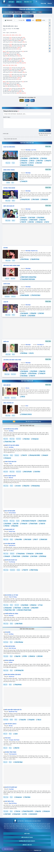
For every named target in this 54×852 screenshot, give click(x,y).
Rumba (17, 520)
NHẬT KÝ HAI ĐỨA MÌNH (12, 445)
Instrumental (33, 814)
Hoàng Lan (39, 222)
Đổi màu (49, 42)
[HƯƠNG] (10, 254)
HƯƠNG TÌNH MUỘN (9, 188)
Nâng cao (38, 20)
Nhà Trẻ (17, 748)
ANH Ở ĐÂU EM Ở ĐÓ (10, 461)
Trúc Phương (12, 562)
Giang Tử (48, 160)
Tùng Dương (18, 684)
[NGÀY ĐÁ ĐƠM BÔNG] (10, 155)
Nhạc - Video (17, 16)
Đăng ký (50, 3)
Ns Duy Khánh (12, 512)
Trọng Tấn (23, 719)
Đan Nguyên (24, 313)
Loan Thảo (33, 149)
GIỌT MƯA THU (9, 801)
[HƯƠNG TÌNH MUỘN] (10, 194)
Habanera (13, 296)
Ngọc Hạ (18, 656)
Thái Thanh (18, 607)
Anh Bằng (11, 430)
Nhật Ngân (11, 12)
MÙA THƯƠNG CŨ (8, 403)
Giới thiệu (27, 833)
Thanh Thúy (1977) (28, 811)
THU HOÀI (8, 738)
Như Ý (36, 539)
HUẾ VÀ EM (6, 283)
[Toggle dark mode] (9, 5)
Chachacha (12, 569)
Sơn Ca (32, 162)
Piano (32, 100)
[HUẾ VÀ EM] (10, 290)
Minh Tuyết (24, 277)
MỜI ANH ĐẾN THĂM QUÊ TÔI (13, 709)
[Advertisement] (27, 235)
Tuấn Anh (26, 607)
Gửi (45, 130)
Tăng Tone (49, 22)
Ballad (11, 719)
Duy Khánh (24, 158)
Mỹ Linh (40, 656)
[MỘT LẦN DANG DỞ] (10, 213)
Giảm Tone (49, 28)
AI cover (18, 485)
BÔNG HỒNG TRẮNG (9, 170)
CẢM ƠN (5, 302)
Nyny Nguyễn (25, 295)
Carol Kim (37, 471)
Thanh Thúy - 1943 (10, 441)
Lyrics (33, 20)
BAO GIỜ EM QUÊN (10, 510)
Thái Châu (27, 797)
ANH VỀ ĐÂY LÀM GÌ (10, 723)
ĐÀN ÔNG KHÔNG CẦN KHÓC (13, 674)
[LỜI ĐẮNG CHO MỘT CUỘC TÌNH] (10, 367)
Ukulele (27, 100)
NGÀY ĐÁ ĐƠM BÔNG (9, 147)
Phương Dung (36, 485)
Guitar (21, 100)
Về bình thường (49, 25)
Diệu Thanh (19, 623)
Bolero (13, 200)
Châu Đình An (12, 545)
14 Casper (11, 740)
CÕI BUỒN (7, 632)
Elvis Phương (24, 259)
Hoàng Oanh (8, 607)
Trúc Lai (18, 811)
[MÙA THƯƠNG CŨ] (10, 409)
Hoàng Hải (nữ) (25, 199)
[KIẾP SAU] (10, 348)
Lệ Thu (25, 814)
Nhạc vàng (27, 12)
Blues (34, 12)
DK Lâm (11, 725)
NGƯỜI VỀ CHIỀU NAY (11, 787)
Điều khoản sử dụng (27, 837)
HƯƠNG (5, 247)
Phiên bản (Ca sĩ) (7, 16)
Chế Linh (41, 313)
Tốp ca (39, 719)
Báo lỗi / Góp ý (6, 117)
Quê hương (7, 296)
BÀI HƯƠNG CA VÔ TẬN (11, 595)
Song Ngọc (11, 789)
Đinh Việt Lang (12, 648)
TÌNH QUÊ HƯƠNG (10, 646)
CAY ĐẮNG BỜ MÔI (10, 543)
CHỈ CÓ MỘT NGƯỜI (10, 475)
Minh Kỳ (11, 477)
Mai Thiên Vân (34, 158)
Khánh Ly (33, 605)
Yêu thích (49, 20)
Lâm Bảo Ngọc (18, 762)
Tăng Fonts (49, 37)
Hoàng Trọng (12, 531)
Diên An (27, 388)
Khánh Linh (44, 539)
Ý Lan (40, 605)
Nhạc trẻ (7, 278)
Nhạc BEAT (35, 607)
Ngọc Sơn (42, 219)
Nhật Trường (34, 570)
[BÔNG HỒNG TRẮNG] (10, 176)
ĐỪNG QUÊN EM (9, 660)
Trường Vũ (24, 181)
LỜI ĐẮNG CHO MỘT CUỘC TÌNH (12, 359)
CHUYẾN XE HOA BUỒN (11, 429)
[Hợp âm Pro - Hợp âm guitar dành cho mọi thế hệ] (4, 2)
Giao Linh (39, 162)
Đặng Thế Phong (13, 803)
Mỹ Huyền (32, 279)
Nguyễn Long (34, 250)
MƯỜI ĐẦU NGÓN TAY (11, 560)
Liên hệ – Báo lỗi (27, 844)
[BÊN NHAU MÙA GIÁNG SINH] (10, 272)
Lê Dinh (10, 662)
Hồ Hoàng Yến (19, 670)
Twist (13, 162)
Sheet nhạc (48, 146)
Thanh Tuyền (33, 523)
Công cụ (18, 1)
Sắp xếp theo (42, 133)
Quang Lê (24, 165)
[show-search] (36, 1)
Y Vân (10, 463)
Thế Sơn (7, 525)
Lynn (16, 733)
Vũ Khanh (24, 414)
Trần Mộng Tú (40, 344)
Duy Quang (24, 375)
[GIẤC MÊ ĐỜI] (10, 391)
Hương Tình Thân (10, 752)
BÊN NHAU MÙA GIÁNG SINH (11, 265)
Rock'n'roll (18, 471)
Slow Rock (13, 374)
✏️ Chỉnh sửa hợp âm (28, 16)
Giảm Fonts (49, 39)
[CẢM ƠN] (10, 308)
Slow (13, 182)
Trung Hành (24, 279)
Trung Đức (31, 719)
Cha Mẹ (8, 182)
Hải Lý (16, 26)
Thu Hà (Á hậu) (36, 295)
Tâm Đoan (44, 158)
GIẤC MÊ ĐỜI (6, 385)
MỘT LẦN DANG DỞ (8, 206)
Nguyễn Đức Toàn (13, 711)
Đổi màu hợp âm (49, 48)
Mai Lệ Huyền (28, 471)
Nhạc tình (8, 162)
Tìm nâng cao (28, 1)
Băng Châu (15, 525)
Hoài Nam (25, 556)
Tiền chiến (6, 656)
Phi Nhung (30, 165)
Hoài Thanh (16, 740)
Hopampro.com (37, 850)
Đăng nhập (43, 3)
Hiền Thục (40, 160)
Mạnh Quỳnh (33, 219)
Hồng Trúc (24, 162)
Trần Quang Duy (13, 754)
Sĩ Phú (25, 656)
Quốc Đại (31, 222)
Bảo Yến (16, 523)
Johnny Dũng (32, 277)
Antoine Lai (11, 676)
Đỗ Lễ (27, 405)
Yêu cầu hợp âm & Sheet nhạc (33, 421)
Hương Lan (24, 160)
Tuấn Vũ (23, 222)
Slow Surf (13, 278)
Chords (28, 20)
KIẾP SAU (6, 341)
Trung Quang (21, 553)
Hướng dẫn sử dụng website (27, 841)
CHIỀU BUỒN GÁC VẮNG (11, 613)
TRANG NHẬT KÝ (9, 529)
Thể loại (11, 1)
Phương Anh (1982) (35, 455)
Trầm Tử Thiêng (18, 12)
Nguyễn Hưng (35, 259)
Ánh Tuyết (8, 814)
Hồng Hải (33, 313)
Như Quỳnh (36, 199)
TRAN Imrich (9, 20)
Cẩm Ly (32, 160)
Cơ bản (43, 20)
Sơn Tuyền (32, 217)
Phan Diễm (19, 539)
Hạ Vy (47, 222)
